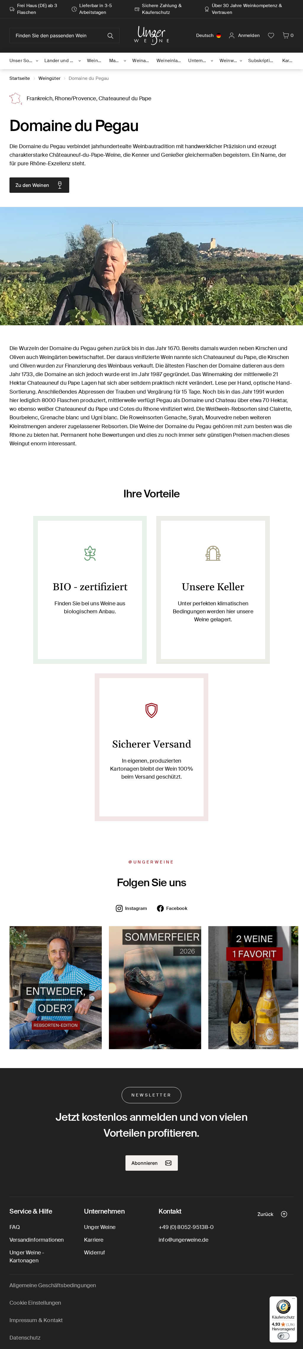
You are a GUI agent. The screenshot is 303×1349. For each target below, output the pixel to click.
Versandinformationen (36, 1239)
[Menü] (293, 1299)
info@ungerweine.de (183, 1239)
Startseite (19, 78)
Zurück (265, 1214)
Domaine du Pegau (89, 78)
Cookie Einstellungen (35, 1302)
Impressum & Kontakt (36, 1320)
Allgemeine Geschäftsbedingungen (52, 1285)
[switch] (283, 1336)
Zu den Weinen (32, 185)
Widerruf (94, 1252)
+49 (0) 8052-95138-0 (186, 1227)
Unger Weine (99, 1227)
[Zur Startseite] (151, 35)
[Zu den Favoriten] (271, 35)
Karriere (93, 1239)
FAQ (14, 1227)
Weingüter (49, 78)
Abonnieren (144, 1163)
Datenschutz (25, 1337)
